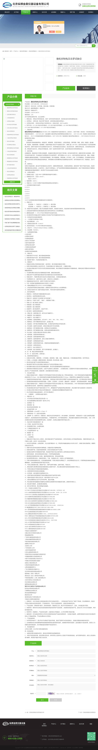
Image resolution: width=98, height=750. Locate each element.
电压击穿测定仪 (33, 51)
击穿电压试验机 (11, 121)
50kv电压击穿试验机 (12, 124)
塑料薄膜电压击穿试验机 (13, 148)
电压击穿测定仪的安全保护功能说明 (13, 204)
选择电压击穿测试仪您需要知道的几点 (13, 200)
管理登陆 (81, 747)
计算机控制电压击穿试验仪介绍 (36, 712)
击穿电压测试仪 (11, 174)
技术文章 (44, 12)
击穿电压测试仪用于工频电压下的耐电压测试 (13, 226)
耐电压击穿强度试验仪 (12, 111)
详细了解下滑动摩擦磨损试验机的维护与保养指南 (13, 222)
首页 (11, 51)
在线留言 (81, 12)
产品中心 (25, 12)
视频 (91, 724)
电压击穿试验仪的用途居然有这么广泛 (13, 211)
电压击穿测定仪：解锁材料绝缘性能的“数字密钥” (13, 196)
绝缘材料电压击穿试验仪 (13, 134)
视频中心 (62, 12)
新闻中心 (35, 12)
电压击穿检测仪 (11, 154)
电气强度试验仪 (11, 164)
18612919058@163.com (55, 736)
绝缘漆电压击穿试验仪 (12, 178)
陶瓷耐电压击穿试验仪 (12, 161)
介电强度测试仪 (11, 117)
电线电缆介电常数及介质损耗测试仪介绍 (13, 219)
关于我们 (16, 12)
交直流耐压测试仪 (11, 114)
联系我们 (90, 12)
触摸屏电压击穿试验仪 (12, 107)
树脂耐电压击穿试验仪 (12, 158)
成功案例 (53, 12)
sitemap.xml (63, 747)
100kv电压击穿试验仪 (12, 127)
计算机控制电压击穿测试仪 (89, 712)
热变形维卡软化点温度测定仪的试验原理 (13, 215)
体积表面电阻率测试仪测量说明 (13, 230)
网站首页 (7, 12)
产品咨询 (65, 88)
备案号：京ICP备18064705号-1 (51, 747)
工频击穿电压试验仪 (12, 138)
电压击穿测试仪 (11, 131)
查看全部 (12, 182)
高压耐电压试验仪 (11, 144)
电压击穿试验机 (11, 141)
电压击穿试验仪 (23, 51)
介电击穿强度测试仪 (12, 168)
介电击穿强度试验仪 (12, 151)
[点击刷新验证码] (51, 693)
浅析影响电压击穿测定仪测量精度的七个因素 (13, 207)
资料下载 (72, 12)
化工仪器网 (75, 747)
